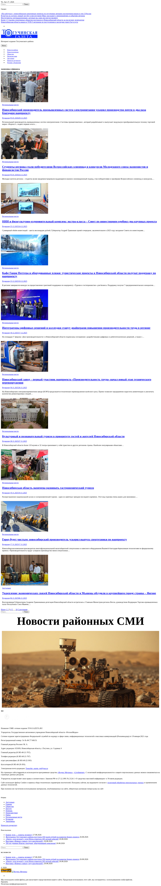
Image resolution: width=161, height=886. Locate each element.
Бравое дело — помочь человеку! (19, 835)
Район (8, 815)
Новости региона (13, 52)
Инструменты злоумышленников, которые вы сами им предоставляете (29, 18)
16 (16, 609)
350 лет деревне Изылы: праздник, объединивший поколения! (31, 843)
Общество (10, 54)
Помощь (9, 811)
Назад (3, 609)
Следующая (22, 609)
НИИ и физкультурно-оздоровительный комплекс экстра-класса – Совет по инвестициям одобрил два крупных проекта (79, 221)
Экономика (10, 821)
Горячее (9, 804)
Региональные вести (10, 105)
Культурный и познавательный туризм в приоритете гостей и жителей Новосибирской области (63, 436)
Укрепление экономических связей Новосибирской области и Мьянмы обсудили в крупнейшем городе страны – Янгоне (79, 593)
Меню (4, 46)
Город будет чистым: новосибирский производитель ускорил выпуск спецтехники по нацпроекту (64, 539)
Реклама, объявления (14, 63)
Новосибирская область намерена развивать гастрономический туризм (48, 487)
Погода (9, 809)
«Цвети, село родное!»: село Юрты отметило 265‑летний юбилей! (32, 839)
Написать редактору (14, 60)
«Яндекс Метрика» (65, 772)
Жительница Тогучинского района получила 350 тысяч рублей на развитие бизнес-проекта (42, 837)
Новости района (12, 50)
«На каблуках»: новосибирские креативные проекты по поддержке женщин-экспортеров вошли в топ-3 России (46, 14)
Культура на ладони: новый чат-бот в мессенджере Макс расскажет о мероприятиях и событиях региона (43, 16)
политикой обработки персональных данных (125, 783)
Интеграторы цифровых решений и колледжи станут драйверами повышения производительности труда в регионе (76, 327)
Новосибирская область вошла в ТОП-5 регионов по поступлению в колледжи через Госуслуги (39, 22)
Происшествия (12, 56)
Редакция (6, 118)
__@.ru (37, 768)
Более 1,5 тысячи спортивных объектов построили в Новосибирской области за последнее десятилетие (42, 20)
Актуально (10, 58)
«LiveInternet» (79, 772)
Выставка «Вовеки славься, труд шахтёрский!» (24, 841)
